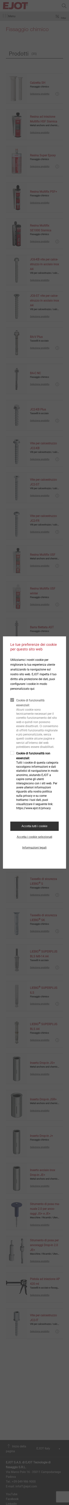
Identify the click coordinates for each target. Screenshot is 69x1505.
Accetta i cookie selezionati (34, 836)
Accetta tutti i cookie (34, 826)
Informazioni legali (34, 847)
